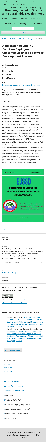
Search (23, 32)
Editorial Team (10, 23)
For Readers (8, 364)
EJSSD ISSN (23, 8)
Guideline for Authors (12, 381)
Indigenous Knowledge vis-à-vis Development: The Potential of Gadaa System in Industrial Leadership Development (24, 333)
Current (14, 19)
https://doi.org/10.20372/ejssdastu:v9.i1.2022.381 (21, 85)
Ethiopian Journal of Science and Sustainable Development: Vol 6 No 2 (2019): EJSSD (25, 324)
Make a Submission (12, 350)
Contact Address (36, 23)
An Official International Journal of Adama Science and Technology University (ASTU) (21, 3)
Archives (23, 19)
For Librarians (8, 371)
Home (4, 19)
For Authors (8, 368)
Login (40, 8)
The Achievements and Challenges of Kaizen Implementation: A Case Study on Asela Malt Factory (24, 319)
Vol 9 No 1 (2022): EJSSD (26, 39)
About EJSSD (35, 19)
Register (33, 8)
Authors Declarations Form (14, 391)
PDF (7, 229)
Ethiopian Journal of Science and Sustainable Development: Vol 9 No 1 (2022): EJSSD (25, 338)
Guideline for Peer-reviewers (14, 386)
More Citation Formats (11, 263)
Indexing (23, 23)
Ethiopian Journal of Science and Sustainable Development (23, 11)
